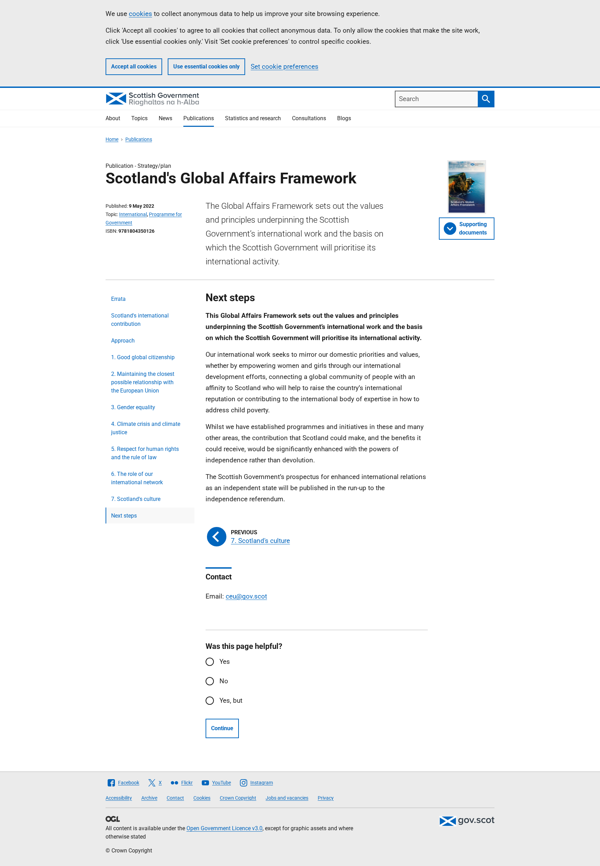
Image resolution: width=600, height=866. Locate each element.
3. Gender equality (133, 407)
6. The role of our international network (137, 478)
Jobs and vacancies (287, 798)
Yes (224, 662)
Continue (222, 728)
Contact (175, 798)
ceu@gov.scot (246, 596)
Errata (118, 299)
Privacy (326, 798)
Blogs (344, 118)
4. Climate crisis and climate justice (145, 428)
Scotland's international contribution (140, 319)
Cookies (201, 798)
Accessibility (119, 798)
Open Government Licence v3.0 (224, 828)
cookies (140, 14)
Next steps (124, 515)
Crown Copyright (238, 798)
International (133, 214)
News (165, 118)
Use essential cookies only (206, 66)
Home (112, 139)
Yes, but (230, 700)
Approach (123, 340)
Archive (149, 798)
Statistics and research (253, 118)
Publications (198, 118)
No (223, 681)
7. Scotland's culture (135, 499)
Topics (139, 118)
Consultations (309, 118)
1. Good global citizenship (143, 357)
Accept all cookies (134, 66)
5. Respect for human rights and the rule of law (145, 453)
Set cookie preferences (284, 67)
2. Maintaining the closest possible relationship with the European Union (142, 382)
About (113, 118)
